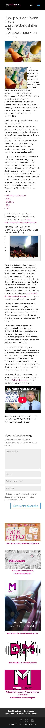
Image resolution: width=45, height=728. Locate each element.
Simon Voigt (12, 37)
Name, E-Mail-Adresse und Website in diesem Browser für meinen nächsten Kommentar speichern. (21, 497)
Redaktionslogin (14, 711)
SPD (8, 208)
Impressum (9, 714)
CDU (8, 199)
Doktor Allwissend (19, 380)
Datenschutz (29, 711)
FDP (7, 205)
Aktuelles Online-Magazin (27, 714)
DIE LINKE (10, 202)
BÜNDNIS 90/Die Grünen (16, 196)
